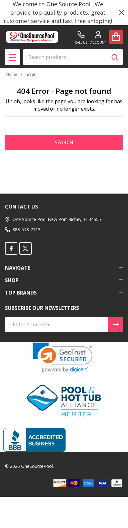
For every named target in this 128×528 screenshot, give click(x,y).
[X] (25, 248)
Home (11, 74)
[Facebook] (11, 248)
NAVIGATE (17, 267)
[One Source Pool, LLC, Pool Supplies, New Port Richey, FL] (34, 440)
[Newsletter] (115, 324)
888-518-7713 (26, 230)
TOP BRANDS (21, 292)
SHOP (12, 280)
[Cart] (116, 37)
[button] (62, 357)
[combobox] (73, 57)
